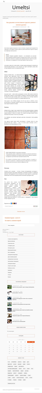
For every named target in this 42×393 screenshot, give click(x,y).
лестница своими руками (12, 368)
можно (20, 368)
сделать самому (23, 375)
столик (30, 377)
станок (13, 377)
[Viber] (16, 203)
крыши (16, 366)
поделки (9, 370)
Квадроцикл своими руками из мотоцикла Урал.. (21, 304)
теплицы (19, 379)
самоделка (20, 373)
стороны (14, 379)
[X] (14, 203)
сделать (16, 375)
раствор (26, 370)
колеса (28, 364)
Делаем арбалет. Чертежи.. (17, 292)
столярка (9, 379)
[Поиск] (38, 1)
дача (28, 361)
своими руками (10, 375)
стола (26, 377)
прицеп (22, 370)
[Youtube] (35, 1)
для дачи (19, 364)
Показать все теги (11, 383)
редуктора (10, 373)
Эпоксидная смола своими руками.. (18, 321)
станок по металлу (20, 377)
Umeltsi (21, 7)
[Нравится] (36, 206)
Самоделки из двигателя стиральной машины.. (21, 315)
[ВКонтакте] (11, 203)
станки (9, 377)
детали (15, 364)
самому (25, 373)
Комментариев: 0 (9, 206)
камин (24, 364)
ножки (28, 368)
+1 (35, 206)
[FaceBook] (34, 1)
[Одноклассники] (13, 203)
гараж (24, 361)
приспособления (16, 370)
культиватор (21, 366)
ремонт (15, 373)
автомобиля (14, 361)
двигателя (10, 364)
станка (29, 375)
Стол (9, 361)
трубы (24, 379)
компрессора (10, 366)
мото (24, 368)
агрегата (19, 361)
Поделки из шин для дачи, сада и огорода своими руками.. (23, 287)
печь (32, 368)
